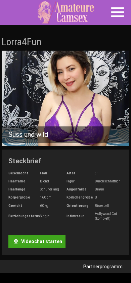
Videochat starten (41, 241)
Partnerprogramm (103, 266)
